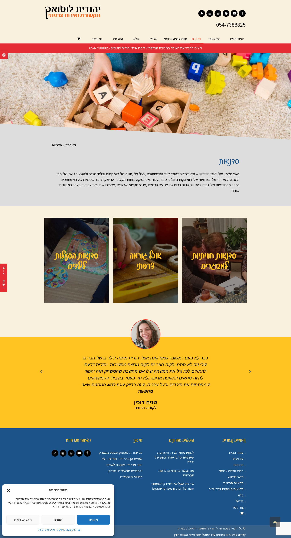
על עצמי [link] (237, 459)
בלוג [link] (240, 495)
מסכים (93, 520)
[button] (8, 490)
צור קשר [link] (237, 507)
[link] (4, 55)
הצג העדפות (23, 520)
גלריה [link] (239, 501)
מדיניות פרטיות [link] (46, 529)
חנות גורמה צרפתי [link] (231, 471)
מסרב (58, 520)
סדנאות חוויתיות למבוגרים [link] (226, 489)
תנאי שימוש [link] (235, 477)
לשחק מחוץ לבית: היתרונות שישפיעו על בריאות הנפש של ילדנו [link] (174, 457)
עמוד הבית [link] (236, 453)
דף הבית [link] (70, 145)
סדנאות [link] (204, 174)
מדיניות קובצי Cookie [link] (68, 529)
